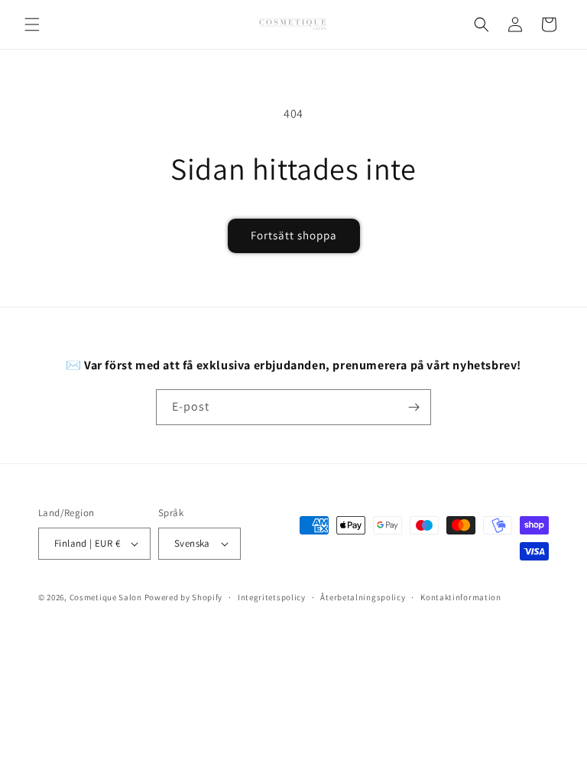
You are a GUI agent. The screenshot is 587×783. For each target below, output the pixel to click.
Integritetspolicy (272, 597)
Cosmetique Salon (106, 597)
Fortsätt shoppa (294, 235)
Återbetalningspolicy (362, 597)
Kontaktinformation (460, 597)
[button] (32, 24)
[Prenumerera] (413, 407)
